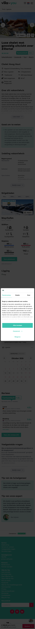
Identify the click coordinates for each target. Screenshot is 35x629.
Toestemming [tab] (6, 295)
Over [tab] (28, 295)
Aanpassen (16, 331)
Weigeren (18, 337)
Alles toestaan (17, 325)
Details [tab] (17, 295)
